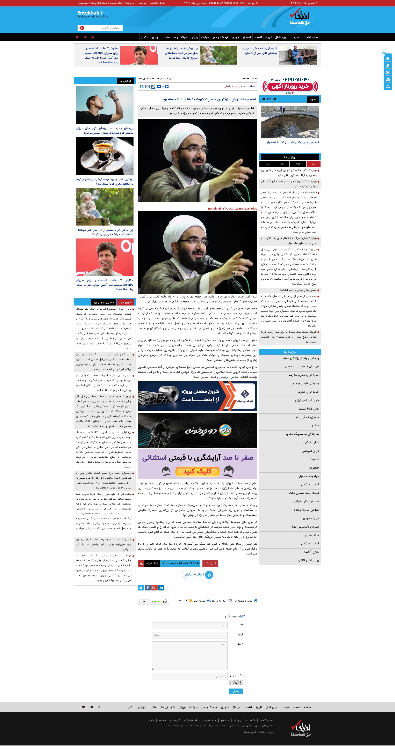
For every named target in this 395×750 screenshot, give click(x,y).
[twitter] (77, 37)
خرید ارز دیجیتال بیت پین (302, 366)
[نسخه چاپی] (142, 86)
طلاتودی (313, 467)
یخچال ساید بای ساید (305, 383)
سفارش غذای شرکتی (306, 501)
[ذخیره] (153, 86)
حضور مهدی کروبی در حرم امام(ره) (298, 290)
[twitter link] (83, 707)
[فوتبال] (388, 72)
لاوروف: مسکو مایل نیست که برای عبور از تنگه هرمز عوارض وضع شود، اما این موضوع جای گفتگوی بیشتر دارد (289, 337)
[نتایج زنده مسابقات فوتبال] (388, 86)
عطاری (315, 425)
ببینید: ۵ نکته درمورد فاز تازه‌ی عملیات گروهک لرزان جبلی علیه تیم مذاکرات (289, 184)
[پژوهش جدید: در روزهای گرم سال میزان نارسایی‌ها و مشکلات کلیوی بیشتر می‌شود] (105, 105)
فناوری (235, 37)
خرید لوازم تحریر (308, 391)
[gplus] (154, 587)
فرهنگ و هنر (220, 37)
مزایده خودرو (311, 518)
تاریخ (268, 37)
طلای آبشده (311, 552)
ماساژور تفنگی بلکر (307, 417)
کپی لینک (210, 563)
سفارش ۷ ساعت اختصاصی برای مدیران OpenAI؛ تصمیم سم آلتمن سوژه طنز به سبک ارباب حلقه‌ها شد (101, 55)
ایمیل (240, 634)
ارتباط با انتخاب (158, 3)
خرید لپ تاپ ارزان (307, 400)
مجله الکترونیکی (192, 720)
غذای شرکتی (311, 442)
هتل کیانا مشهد (309, 408)
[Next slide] (264, 99)
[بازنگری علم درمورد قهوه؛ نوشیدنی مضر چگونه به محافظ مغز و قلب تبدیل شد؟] (105, 156)
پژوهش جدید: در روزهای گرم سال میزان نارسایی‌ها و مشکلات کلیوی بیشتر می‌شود (105, 130)
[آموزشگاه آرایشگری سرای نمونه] (197, 464)
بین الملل (280, 37)
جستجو (162, 720)
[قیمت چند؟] (388, 65)
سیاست (294, 37)
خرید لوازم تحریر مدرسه (304, 375)
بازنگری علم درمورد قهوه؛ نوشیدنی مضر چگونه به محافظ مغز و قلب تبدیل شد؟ (105, 181)
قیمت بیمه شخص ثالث (304, 493)
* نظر (240, 644)
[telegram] (85, 37)
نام (241, 625)
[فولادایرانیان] (197, 396)
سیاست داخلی (233, 86)
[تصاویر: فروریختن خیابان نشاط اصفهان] (290, 122)
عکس (144, 37)
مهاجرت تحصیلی (308, 476)
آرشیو (152, 720)
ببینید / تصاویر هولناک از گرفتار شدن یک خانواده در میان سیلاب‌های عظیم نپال (289, 240)
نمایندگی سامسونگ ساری (302, 434)
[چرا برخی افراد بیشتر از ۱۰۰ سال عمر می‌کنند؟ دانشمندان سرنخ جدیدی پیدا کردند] (105, 207)
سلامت (165, 37)
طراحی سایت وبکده (306, 509)
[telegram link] (91, 707)
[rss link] (99, 707)
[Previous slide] (274, 99)
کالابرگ (314, 459)
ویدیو (154, 37)
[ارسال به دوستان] (147, 86)
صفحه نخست (310, 37)
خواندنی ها (180, 37)
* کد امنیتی (236, 675)
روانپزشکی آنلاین (308, 560)
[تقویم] (388, 79)
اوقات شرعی (116, 3)
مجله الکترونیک (99, 3)
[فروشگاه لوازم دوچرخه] (197, 430)
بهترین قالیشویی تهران (304, 526)
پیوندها (142, 3)
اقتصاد (258, 37)
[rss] (92, 37)
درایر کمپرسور (310, 450)
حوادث (205, 37)
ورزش (194, 37)
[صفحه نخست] (388, 58)
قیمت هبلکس (310, 484)
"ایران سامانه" (250, 732)
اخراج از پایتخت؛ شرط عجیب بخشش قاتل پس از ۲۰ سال (259, 50)
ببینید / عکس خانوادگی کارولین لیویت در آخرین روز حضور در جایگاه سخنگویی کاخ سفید (289, 172)
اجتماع (247, 37)
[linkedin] (161, 587)
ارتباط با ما (250, 720)
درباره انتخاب (266, 720)
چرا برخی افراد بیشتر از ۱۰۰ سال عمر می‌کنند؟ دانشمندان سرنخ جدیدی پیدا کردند (181, 53)
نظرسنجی (83, 3)
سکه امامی (312, 535)
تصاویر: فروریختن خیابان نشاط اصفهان (292, 142)
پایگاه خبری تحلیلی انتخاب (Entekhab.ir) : (232, 209)
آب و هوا (130, 3)
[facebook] (148, 587)
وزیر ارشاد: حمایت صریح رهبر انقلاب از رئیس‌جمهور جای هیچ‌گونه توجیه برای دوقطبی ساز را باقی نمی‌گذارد (103, 544)
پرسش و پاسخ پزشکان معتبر (301, 358)
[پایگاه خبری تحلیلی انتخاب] (303, 18)
